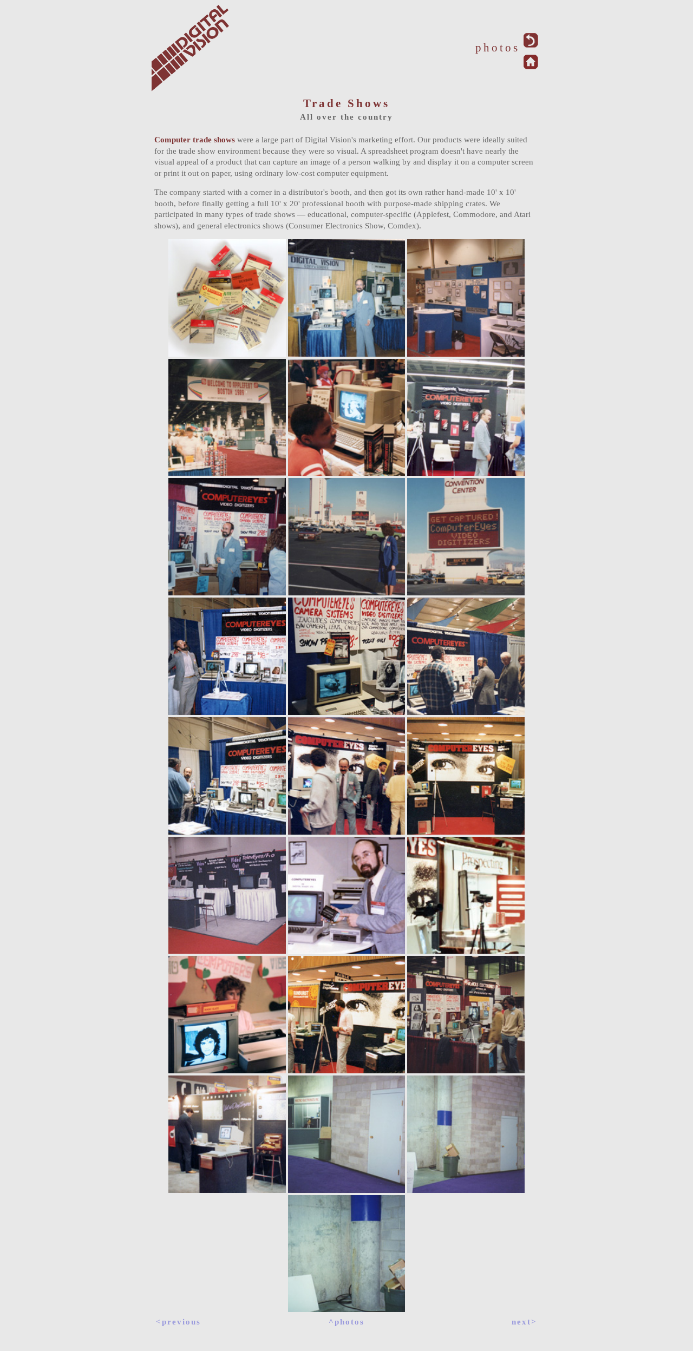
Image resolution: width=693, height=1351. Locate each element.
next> (524, 1321)
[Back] (530, 44)
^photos (346, 1321)
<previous (178, 1321)
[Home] (530, 66)
